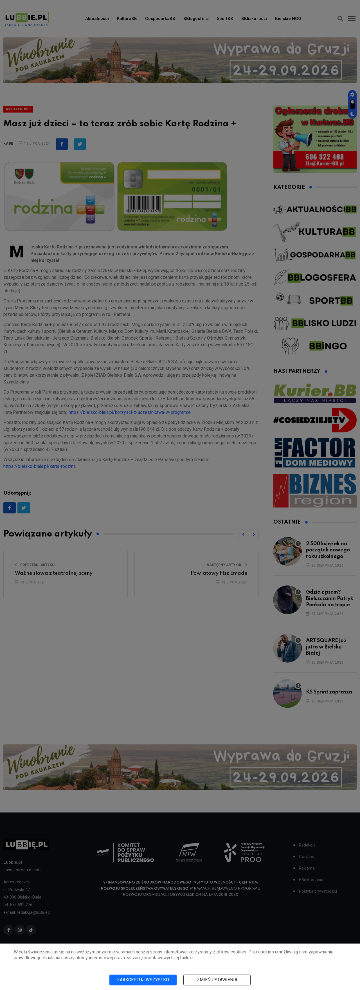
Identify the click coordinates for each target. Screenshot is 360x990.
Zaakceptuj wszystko (143, 979)
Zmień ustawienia (217, 979)
